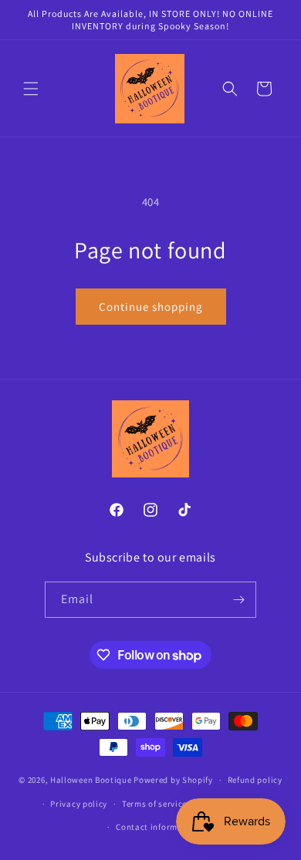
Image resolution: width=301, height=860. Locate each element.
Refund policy (255, 779)
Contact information (157, 826)
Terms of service (154, 803)
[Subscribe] (238, 600)
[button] (31, 89)
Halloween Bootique (91, 779)
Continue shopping (151, 306)
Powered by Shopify (173, 779)
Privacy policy (78, 803)
